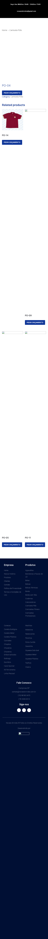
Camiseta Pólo (15, 30)
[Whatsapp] (29, 710)
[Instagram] (24, 710)
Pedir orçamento (12, 93)
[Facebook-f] (19, 710)
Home (4, 30)
